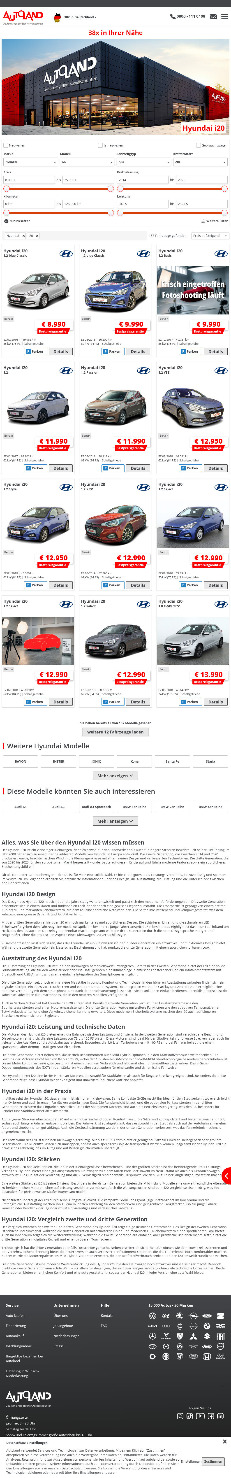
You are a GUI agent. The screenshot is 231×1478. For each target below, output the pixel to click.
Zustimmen (213, 1461)
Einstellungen (191, 1461)
